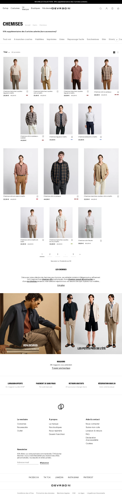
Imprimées (52, 39)
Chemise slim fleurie (85, 240)
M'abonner (44, 463)
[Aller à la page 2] (80, 254)
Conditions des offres (25, 493)
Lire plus (61, 285)
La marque (53, 424)
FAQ (87, 434)
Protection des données (45, 493)
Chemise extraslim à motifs (87, 137)
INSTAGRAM (73, 478)
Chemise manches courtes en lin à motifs (58, 240)
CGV (74, 493)
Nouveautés (22, 427)
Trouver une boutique (61, 368)
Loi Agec (81, 493)
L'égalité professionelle (96, 493)
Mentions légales (63, 493)
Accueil (27, 25)
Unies (61, 39)
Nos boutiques (55, 427)
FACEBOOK (34, 478)
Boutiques (35, 8)
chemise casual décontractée (80, 279)
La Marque (25, 8)
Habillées (39, 39)
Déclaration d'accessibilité (92, 439)
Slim (104, 39)
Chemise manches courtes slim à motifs (98, 196)
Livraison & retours (94, 431)
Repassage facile (75, 39)
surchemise (32, 281)
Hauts (35, 25)
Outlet (20, 431)
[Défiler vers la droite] (117, 40)
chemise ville (47, 279)
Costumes (15, 8)
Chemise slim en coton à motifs (14, 196)
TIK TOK (47, 478)
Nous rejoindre (55, 431)
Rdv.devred (47, 8)
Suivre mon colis (93, 427)
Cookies (89, 444)
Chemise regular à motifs (58, 137)
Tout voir (7, 39)
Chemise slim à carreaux (102, 92)
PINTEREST (88, 478)
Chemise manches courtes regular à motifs (12, 92)
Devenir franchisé (56, 434)
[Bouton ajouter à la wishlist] (27, 91)
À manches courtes (23, 39)
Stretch (112, 39)
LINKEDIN (59, 478)
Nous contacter (92, 424)
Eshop (5, 8)
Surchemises (93, 39)
